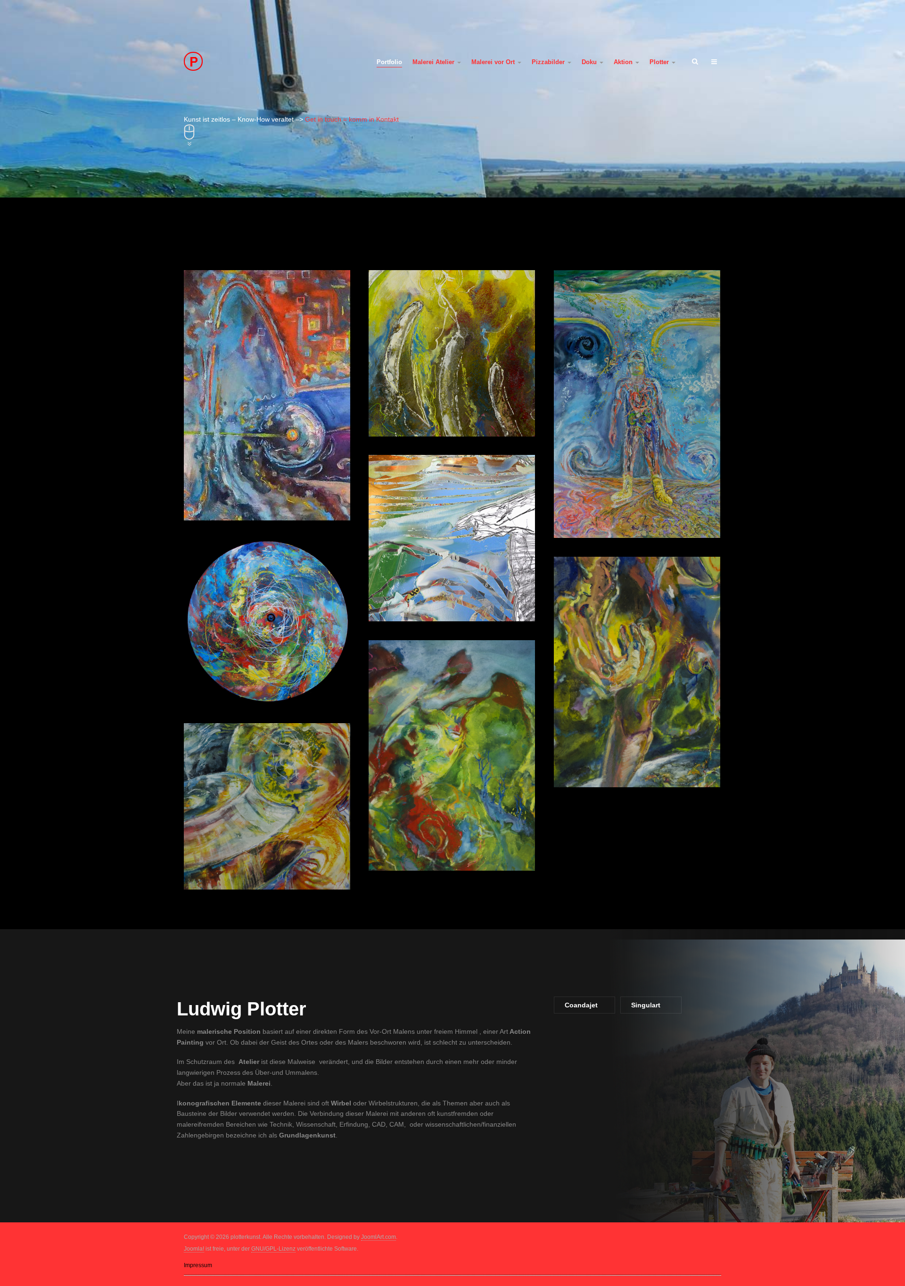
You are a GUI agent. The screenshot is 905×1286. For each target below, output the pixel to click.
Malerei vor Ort (494, 62)
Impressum (198, 1265)
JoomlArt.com (378, 1237)
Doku (590, 62)
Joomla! (194, 1248)
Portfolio (389, 62)
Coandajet (581, 1005)
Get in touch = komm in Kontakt (352, 119)
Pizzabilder (549, 62)
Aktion (624, 62)
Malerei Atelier (434, 62)
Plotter (660, 62)
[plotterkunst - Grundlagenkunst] (246, 61)
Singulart (645, 1005)
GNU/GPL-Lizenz (273, 1248)
